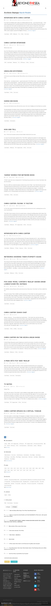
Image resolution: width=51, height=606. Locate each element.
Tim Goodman (13, 259)
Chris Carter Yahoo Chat (15, 312)
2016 (12, 468)
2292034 (14, 561)
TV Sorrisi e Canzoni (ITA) (31, 483)
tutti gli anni (8, 472)
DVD (5, 62)
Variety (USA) (21, 286)
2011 (27, 468)
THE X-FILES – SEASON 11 (14, 534)
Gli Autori (16, 578)
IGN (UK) (12, 483)
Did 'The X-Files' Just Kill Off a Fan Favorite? (18, 553)
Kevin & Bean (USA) (14, 339)
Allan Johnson (13, 131)
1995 (27, 470)
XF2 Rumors (23, 62)
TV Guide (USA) (7, 481)
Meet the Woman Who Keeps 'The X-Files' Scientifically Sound (23, 510)
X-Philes (15, 328)
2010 (30, 468)
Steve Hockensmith (13, 73)
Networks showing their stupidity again (22, 257)
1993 (33, 470)
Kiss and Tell (10, 129)
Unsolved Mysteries (13, 71)
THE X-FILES (11, 539)
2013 (21, 468)
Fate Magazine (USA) (21, 413)
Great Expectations (23, 445)
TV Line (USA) (17, 483)
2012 (24, 468)
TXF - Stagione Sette (18, 147)
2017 (9, 468)
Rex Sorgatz (13, 413)
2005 (5, 470)
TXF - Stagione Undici (29, 443)
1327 (7, 561)
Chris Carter (27, 34)
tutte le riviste (8, 487)
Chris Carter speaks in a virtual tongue (22, 411)
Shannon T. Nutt (13, 45)
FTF (5, 445)
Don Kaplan (12, 177)
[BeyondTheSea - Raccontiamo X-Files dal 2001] (25, 3)
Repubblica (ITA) (26, 481)
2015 (15, 468)
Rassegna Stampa (17, 581)
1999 (15, 470)
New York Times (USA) (21, 386)
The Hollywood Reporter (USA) (16, 481)
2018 (5, 468)
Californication (30, 445)
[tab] (8, 507)
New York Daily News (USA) (22, 363)
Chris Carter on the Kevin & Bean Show (22, 337)
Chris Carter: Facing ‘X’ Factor (18, 203)
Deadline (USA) (7, 483)
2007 (40, 468)
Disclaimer (39, 601)
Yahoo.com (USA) (14, 314)
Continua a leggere (31, 30)
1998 (18, 470)
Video (15, 583)
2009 (33, 468)
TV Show (16, 248)
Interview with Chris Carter (17, 18)
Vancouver (21, 248)
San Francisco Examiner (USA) (23, 259)
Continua (5, 605)
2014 (18, 468)
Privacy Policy (45, 601)
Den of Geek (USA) (7, 485)
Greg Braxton (13, 205)
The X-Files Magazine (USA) (23, 73)
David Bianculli (13, 363)
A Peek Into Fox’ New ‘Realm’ (17, 361)
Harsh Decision (11, 101)
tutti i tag (7, 447)
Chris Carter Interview (14, 43)
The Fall (8, 445)
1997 (21, 470)
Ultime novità (16, 585)
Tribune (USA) (20, 131)
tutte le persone (9, 460)
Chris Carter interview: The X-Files (16, 530)
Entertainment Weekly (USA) (14, 479)
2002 (12, 470)
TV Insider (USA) (40, 483)
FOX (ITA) (6, 479)
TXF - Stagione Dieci (14, 443)
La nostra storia (17, 587)
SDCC (17, 445)
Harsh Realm (6, 34)
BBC (45, 443)
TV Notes (8, 384)
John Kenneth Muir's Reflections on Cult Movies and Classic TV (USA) (21, 20)
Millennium (15, 34)
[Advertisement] (25, 164)
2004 (9, 470)
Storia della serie (17, 576)
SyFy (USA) (42, 481)
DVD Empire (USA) (21, 45)
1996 (24, 470)
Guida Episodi (16, 574)
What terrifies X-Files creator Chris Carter (17, 526)
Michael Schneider (14, 286)
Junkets (35, 445)
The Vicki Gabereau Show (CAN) (16, 235)
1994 (30, 470)
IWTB (11, 34)
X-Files (22, 34)
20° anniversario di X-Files (38, 443)
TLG (19, 34)
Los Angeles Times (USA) (21, 205)
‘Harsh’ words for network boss (19, 175)
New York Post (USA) (20, 177)
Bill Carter (13, 386)
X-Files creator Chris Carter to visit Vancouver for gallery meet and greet (24, 543)
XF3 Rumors (21, 443)
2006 (43, 468)
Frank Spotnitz (18, 375)
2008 (37, 468)
